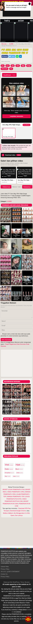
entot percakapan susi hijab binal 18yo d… (9, 447)
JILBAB (9, 201)
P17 (3, 66)
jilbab (16, 476)
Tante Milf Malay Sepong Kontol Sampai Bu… (7, 410)
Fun (11, 69)
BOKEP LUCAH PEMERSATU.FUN (13, 489)
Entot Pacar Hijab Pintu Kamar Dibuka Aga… (27, 281)
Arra (7, 66)
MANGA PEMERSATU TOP (15, 496)
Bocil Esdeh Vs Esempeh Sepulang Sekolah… (16, 297)
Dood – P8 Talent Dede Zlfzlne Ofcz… (27, 267)
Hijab (23, 66)
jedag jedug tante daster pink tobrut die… (26, 395)
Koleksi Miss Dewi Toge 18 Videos (6, 235)
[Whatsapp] (17, 56)
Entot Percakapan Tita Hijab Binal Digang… (6, 432)
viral (9, 464)
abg (7, 476)
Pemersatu (4, 69)
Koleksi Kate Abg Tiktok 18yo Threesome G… (16, 234)
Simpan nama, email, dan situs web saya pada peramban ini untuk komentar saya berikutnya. (15, 335)
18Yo (17, 66)
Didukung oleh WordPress (11, 582)
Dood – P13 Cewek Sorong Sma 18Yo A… (5, 267)
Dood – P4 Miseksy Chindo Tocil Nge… (16, 281)
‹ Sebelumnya (6, 187)
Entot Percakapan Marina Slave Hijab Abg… (21, 447)
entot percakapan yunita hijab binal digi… (26, 432)
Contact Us (4, 574)
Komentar (25, 141)
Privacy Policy (5, 569)
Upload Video (5, 566)
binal (19, 469)
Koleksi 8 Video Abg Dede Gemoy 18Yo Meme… (16, 250)
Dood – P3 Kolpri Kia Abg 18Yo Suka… (6, 251)
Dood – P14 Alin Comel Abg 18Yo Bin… (16, 266)
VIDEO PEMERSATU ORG (15, 492)
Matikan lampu (15, 141)
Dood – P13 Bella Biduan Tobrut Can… (16, 219)
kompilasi (9, 472)
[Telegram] (20, 56)
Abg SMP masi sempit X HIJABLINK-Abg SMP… (27, 297)
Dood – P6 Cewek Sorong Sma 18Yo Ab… (5, 281)
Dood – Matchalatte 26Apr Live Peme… (5, 297)
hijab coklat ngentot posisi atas (27, 251)
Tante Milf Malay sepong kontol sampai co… (16, 394)
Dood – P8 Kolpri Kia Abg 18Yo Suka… (27, 219)
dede (9, 469)
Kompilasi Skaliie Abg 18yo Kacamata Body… (16, 432)
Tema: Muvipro (25, 582)
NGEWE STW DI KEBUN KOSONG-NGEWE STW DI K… (27, 234)
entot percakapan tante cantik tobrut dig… (16, 411)
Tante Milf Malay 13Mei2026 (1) (26, 411)
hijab (20, 464)
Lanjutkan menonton (16, 116)
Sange (28, 66)
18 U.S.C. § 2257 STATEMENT (10, 571)
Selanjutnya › (27, 187)
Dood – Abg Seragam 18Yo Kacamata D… (5, 219)
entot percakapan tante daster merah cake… (6, 394)
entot (20, 472)
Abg (13, 66)
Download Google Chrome (18, 511)
